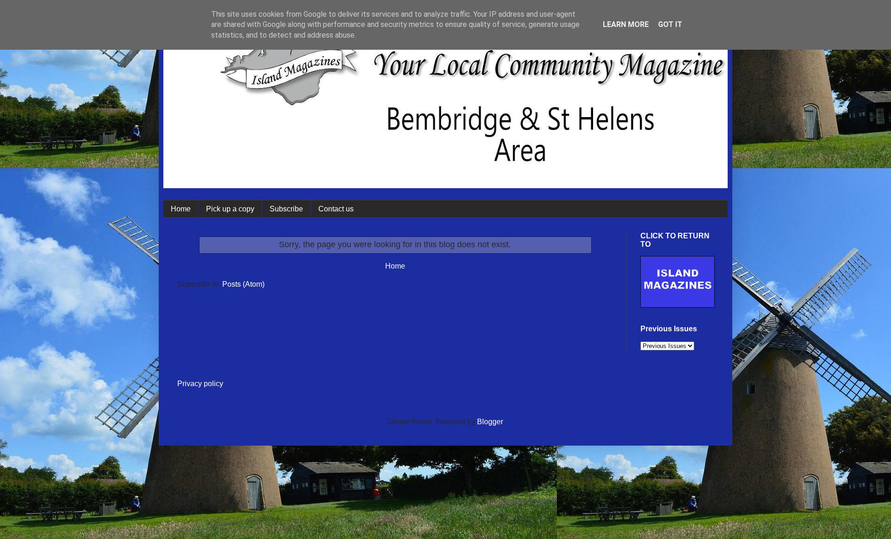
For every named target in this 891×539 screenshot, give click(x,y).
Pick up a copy (230, 209)
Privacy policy (200, 384)
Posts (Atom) (243, 284)
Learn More (626, 24)
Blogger (490, 422)
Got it (670, 24)
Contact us (336, 209)
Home (181, 209)
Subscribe (286, 209)
